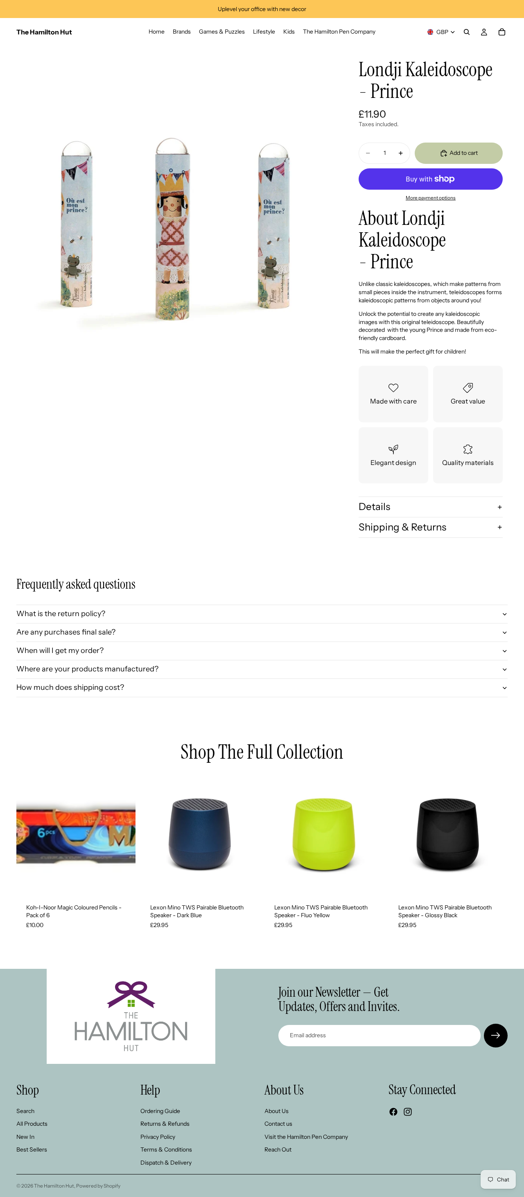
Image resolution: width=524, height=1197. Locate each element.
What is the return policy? (60, 613)
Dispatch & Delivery (166, 1162)
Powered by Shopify (98, 1186)
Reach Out (277, 1149)
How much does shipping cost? (70, 687)
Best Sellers (31, 1149)
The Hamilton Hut (54, 1186)
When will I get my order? (60, 650)
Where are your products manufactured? (87, 668)
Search (25, 1110)
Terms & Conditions (166, 1149)
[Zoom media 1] (175, 205)
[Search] (467, 32)
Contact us (278, 1123)
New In (25, 1136)
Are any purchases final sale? (65, 632)
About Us (276, 1110)
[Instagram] (408, 1112)
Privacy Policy (157, 1136)
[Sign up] (496, 1035)
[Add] (122, 881)
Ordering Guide (160, 1110)
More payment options (431, 198)
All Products (31, 1123)
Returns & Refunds (165, 1123)
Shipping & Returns (402, 527)
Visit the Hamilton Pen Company (306, 1136)
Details (374, 506)
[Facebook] (393, 1112)
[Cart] (502, 32)
